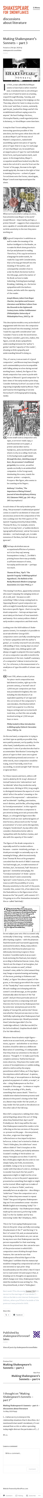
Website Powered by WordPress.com (15, 1489)
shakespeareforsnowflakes (12, 50)
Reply (15, 1411)
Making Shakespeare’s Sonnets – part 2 (17, 1364)
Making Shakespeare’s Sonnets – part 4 (26, 1376)
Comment (32, 1469)
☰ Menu (36, 8)
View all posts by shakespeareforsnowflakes (20, 1347)
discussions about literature (15, 21)
